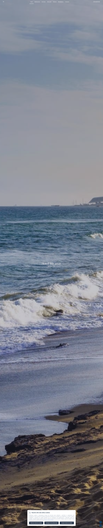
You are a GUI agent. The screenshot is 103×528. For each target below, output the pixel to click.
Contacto (67, 1)
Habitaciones (37, 1)
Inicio (31, 1)
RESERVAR (97, 1)
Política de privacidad (48, 520)
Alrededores (60, 1)
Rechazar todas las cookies (36, 522)
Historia (54, 1)
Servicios (43, 1)
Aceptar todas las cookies (66, 522)
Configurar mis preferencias (51, 522)
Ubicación (49, 1)
